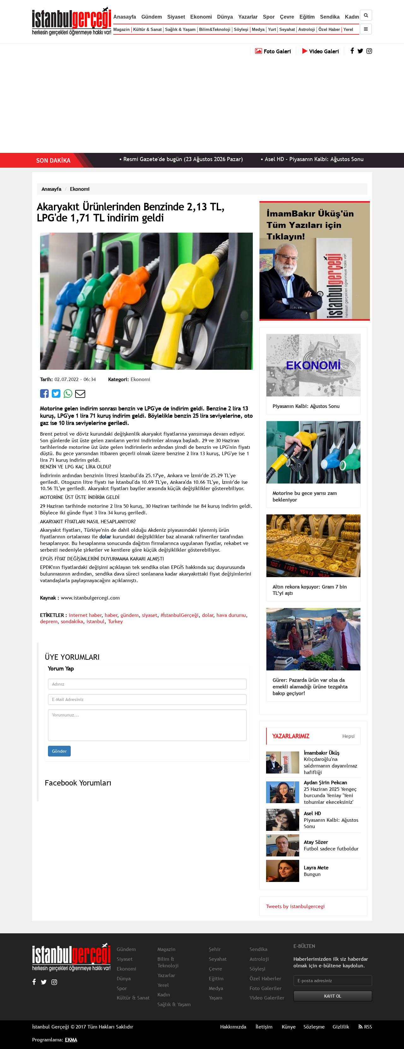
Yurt (272, 29)
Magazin (121, 29)
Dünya (225, 17)
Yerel (348, 29)
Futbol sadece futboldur (331, 839)
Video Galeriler (267, 988)
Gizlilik (341, 1017)
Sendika (330, 17)
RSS (367, 1017)
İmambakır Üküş (321, 743)
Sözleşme (314, 1017)
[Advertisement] (202, 102)
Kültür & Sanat (147, 29)
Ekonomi (201, 17)
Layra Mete (316, 858)
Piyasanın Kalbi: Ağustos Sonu (306, 396)
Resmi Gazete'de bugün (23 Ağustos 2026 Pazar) (147, 159)
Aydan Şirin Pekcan (325, 772)
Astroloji (306, 29)
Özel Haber (329, 29)
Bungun (312, 864)
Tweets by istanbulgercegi (295, 896)
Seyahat (287, 29)
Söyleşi (241, 29)
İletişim (264, 1017)
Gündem (151, 17)
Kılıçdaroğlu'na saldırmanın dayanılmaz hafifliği (330, 756)
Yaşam (215, 988)
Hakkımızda (233, 1017)
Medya (258, 29)
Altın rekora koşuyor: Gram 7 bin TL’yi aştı (310, 580)
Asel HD (312, 803)
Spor (269, 17)
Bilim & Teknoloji (168, 952)
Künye (289, 1017)
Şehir (215, 939)
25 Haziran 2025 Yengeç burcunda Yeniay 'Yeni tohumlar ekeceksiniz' (330, 786)
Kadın (352, 17)
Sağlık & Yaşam (180, 29)
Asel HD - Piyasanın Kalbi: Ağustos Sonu (278, 159)
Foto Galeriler (266, 978)
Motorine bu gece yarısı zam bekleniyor (305, 487)
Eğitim (307, 17)
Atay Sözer (316, 832)
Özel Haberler (265, 968)
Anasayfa (124, 17)
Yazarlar (248, 17)
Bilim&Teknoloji (214, 29)
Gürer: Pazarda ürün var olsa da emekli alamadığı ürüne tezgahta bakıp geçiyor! (310, 677)
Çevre (287, 17)
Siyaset (176, 17)
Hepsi (348, 726)
